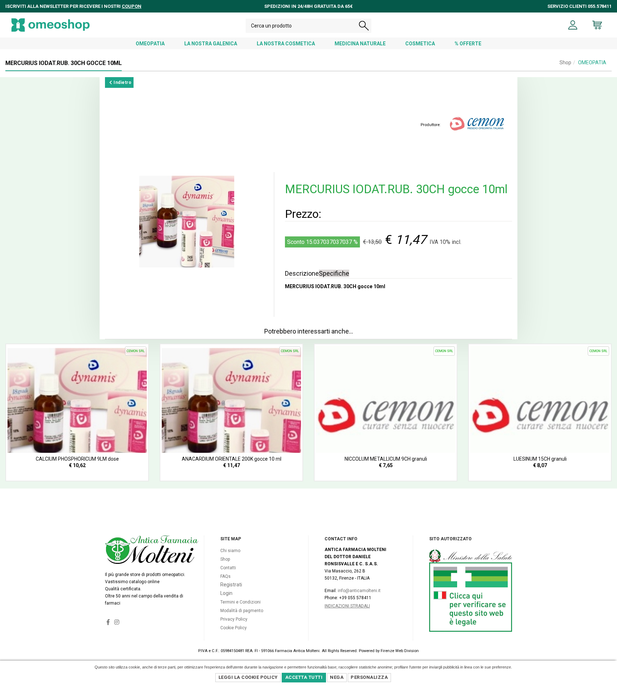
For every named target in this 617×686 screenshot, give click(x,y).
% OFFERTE (468, 43)
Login (226, 593)
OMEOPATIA (150, 43)
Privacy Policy (233, 619)
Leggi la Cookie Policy (248, 677)
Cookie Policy (233, 627)
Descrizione (302, 273)
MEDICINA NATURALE (360, 43)
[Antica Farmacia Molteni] (50, 25)
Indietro (122, 82)
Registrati (231, 584)
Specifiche (334, 273)
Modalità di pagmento (241, 610)
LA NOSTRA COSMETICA (286, 43)
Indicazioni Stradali (347, 606)
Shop (565, 62)
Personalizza (369, 677)
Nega (336, 677)
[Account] (573, 25)
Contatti (228, 567)
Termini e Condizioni (240, 602)
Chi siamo (230, 550)
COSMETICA (420, 43)
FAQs (225, 576)
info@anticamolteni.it (359, 590)
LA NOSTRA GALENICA (210, 43)
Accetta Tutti (304, 677)
